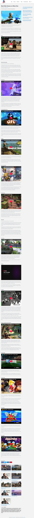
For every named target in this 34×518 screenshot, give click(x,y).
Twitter (5, 462)
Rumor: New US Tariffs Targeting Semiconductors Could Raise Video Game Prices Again (27, 15)
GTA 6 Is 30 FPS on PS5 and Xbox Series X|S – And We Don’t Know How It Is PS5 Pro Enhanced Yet (27, 8)
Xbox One (8, 511)
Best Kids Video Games (9, 508)
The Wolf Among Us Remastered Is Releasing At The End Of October (27, 20)
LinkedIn (8, 462)
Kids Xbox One (15, 509)
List (19, 509)
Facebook (3, 462)
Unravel (5, 511)
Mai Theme (24, 517)
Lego (18, 509)
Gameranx (14, 517)
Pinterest (11, 462)
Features (5, 507)
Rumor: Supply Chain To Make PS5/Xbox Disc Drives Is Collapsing (28, 18)
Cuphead (20, 508)
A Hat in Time (4, 508)
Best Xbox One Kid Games (15, 508)
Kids (9, 509)
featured (2, 509)
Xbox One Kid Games (12, 511)
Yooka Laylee (16, 511)
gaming (7, 509)
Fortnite (5, 509)
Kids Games (11, 509)
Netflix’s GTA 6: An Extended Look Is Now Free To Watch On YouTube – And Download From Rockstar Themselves (27, 11)
